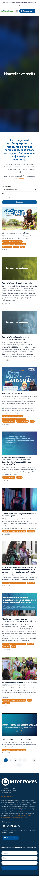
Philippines (6, 703)
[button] (16, 11)
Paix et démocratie (22, 421)
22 (34, 760)
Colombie (30, 644)
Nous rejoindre (32, 2)
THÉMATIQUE (6, 186)
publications (19, 179)
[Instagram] (7, 826)
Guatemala (31, 531)
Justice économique (8, 421)
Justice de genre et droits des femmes (14, 244)
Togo (22, 247)
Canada (19, 477)
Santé (32, 421)
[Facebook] (4, 826)
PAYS (3, 193)
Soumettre (19, 202)
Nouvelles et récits (14, 2)
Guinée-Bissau (7, 247)
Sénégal (16, 247)
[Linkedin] (11, 826)
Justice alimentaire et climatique (12, 241)
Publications (23, 2)
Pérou (13, 646)
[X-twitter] (19, 826)
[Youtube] (15, 826)
